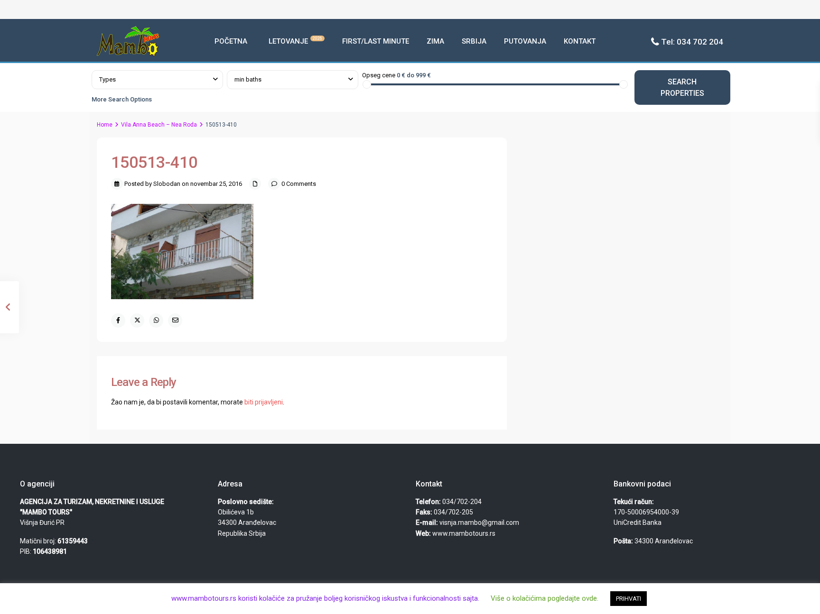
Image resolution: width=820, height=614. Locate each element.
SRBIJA (474, 41)
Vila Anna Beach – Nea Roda (159, 124)
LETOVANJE (295, 41)
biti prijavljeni (263, 402)
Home (104, 124)
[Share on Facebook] (118, 320)
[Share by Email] (175, 320)
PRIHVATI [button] (628, 598)
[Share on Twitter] (137, 320)
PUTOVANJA (525, 41)
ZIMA (435, 41)
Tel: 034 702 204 (692, 41)
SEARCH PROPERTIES (682, 87)
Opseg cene (378, 75)
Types (107, 79)
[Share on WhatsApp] (156, 320)
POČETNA (230, 41)
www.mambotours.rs (463, 533)
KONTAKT (580, 41)
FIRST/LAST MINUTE (375, 41)
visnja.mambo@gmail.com (479, 522)
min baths (247, 79)
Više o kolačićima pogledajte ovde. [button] (544, 598)
